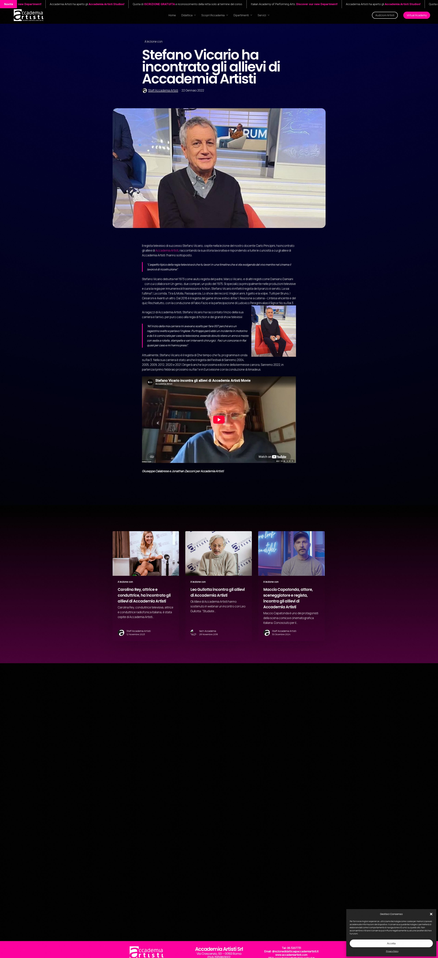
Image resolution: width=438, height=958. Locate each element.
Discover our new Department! (173, 4)
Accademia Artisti (166, 250)
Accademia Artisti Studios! (259, 4)
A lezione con (154, 41)
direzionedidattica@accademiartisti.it (295, 951)
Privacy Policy (392, 951)
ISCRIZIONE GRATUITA (312, 4)
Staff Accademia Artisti (163, 90)
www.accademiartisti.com (291, 955)
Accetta (391, 943)
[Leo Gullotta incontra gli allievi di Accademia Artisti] (218, 586)
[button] (431, 914)
